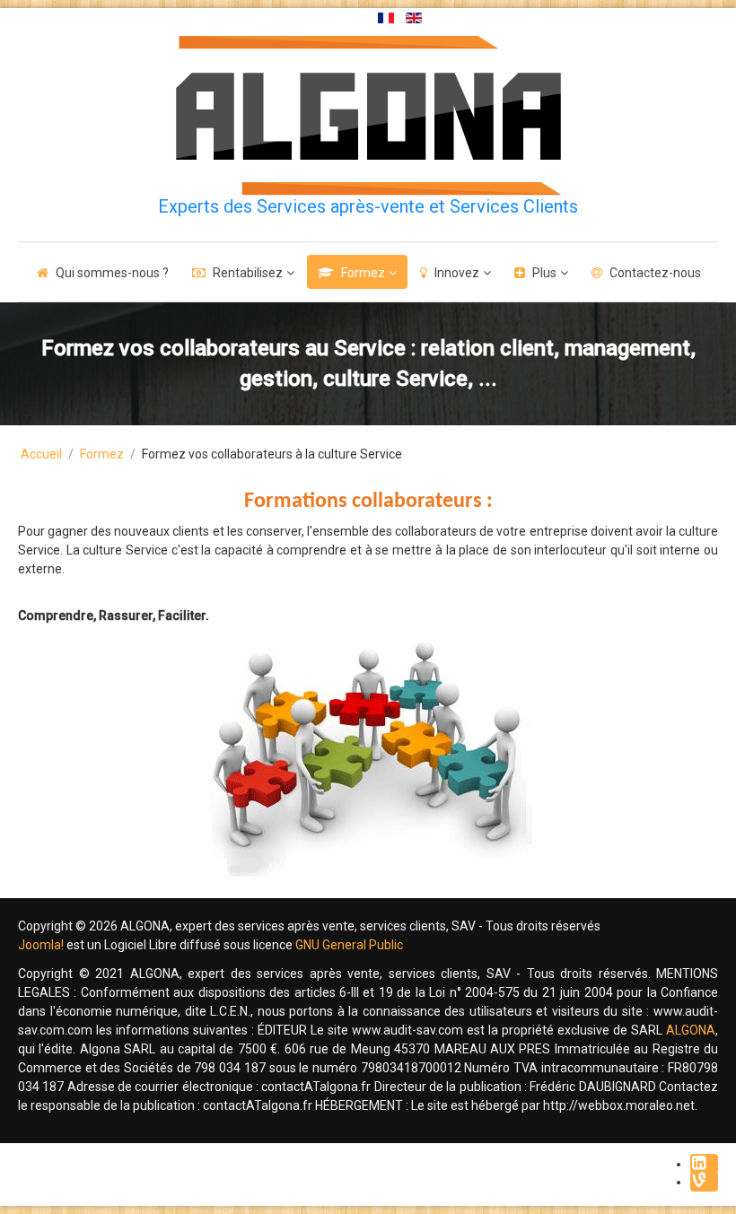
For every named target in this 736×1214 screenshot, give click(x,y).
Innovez (456, 273)
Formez (363, 273)
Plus (544, 273)
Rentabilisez (248, 273)
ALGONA (690, 1030)
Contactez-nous (655, 273)
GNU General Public (349, 945)
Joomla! (41, 945)
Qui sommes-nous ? (112, 273)
